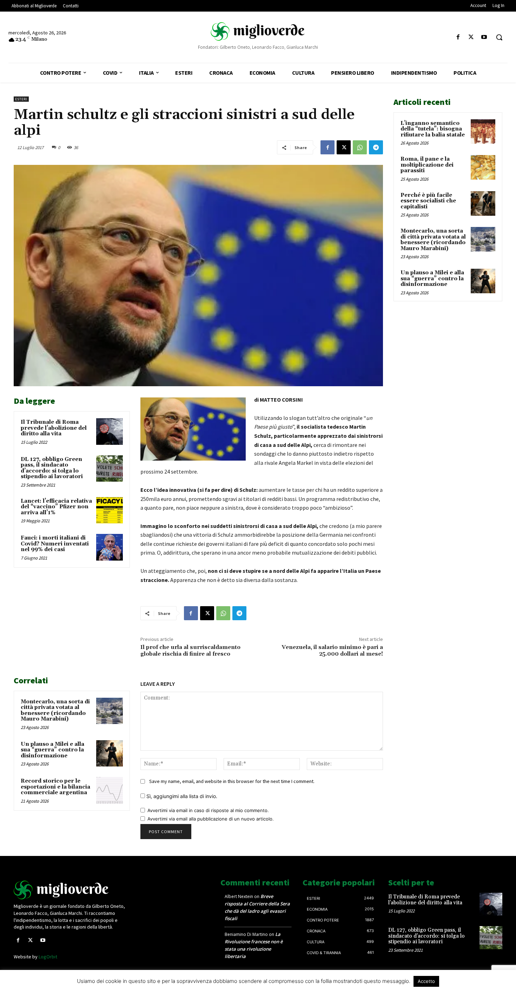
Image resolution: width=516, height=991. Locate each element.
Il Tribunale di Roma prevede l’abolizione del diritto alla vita (54, 428)
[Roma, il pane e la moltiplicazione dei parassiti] (483, 167)
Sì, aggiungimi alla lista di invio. (181, 796)
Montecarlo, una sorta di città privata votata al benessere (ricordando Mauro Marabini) (55, 710)
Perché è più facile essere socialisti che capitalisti (428, 201)
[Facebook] (458, 37)
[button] (499, 37)
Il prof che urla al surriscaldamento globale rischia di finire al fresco (190, 650)
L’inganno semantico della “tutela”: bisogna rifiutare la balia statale (433, 129)
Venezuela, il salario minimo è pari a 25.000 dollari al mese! (332, 650)
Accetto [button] (426, 981)
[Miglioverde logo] (71, 889)
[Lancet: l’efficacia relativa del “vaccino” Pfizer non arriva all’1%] (109, 510)
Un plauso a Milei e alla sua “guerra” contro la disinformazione (52, 750)
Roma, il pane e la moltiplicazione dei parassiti (427, 165)
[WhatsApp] (360, 147)
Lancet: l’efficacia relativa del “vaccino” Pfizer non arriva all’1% (56, 507)
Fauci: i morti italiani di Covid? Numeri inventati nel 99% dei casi (55, 544)
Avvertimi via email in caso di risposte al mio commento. (208, 810)
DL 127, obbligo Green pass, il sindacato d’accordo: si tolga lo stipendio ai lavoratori (52, 468)
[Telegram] (376, 147)
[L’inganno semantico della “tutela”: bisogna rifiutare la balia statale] (483, 131)
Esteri (21, 99)
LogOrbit (48, 956)
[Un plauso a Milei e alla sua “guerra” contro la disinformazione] (109, 753)
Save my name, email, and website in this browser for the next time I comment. (232, 781)
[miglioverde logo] (258, 31)
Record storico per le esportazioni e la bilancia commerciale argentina (55, 787)
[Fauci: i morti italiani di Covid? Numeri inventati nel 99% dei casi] (109, 547)
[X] (471, 37)
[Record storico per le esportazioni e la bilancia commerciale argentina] (109, 790)
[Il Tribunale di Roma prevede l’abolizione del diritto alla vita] (109, 431)
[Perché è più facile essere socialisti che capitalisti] (483, 203)
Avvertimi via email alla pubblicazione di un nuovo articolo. (210, 819)
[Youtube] (484, 37)
